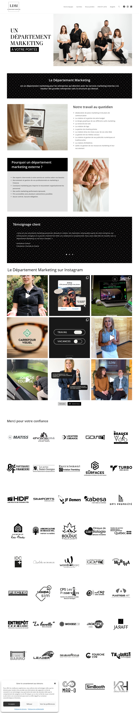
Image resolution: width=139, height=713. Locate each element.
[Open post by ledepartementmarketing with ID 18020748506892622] (27, 383)
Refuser (29, 704)
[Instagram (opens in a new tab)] (127, 7)
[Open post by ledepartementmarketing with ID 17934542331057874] (111, 383)
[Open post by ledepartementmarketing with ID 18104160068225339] (27, 298)
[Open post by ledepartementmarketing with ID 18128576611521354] (69, 383)
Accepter (11, 704)
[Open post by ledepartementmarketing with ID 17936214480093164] (111, 298)
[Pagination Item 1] (66, 257)
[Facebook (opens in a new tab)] (124, 7)
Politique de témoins (20, 709)
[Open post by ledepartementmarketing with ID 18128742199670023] (69, 298)
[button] (55, 683)
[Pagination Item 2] (69, 257)
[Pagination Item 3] (72, 257)
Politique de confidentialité (36, 709)
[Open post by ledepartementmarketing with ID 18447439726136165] (69, 341)
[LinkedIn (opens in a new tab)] (131, 7)
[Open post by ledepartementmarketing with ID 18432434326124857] (27, 341)
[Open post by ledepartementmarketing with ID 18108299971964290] (111, 341)
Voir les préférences (47, 704)
